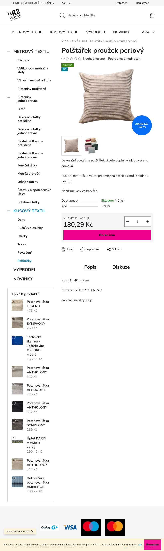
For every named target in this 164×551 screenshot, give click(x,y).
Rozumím (152, 544)
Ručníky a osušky (30, 228)
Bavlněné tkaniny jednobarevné (30, 155)
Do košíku (107, 235)
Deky (21, 220)
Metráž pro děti (28, 173)
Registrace (142, 3)
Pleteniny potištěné (31, 89)
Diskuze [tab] (121, 267)
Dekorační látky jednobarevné (29, 131)
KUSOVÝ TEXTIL (29, 211)
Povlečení (24, 252)
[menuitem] (26, 32)
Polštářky (24, 261)
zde (140, 544)
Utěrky (22, 236)
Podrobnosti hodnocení (124, 58)
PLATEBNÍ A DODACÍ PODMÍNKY (32, 3)
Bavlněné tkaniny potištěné (30, 143)
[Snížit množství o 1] (128, 222)
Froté (21, 109)
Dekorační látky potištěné (29, 119)
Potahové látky (28, 202)
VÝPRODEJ (24, 269)
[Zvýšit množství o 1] (148, 222)
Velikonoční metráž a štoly (32, 70)
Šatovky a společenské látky (34, 192)
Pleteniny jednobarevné (27, 99)
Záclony (23, 60)
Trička (21, 244)
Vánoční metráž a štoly (34, 80)
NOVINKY (23, 279)
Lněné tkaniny (27, 182)
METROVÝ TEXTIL (31, 51)
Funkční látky (27, 165)
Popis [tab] (90, 267)
